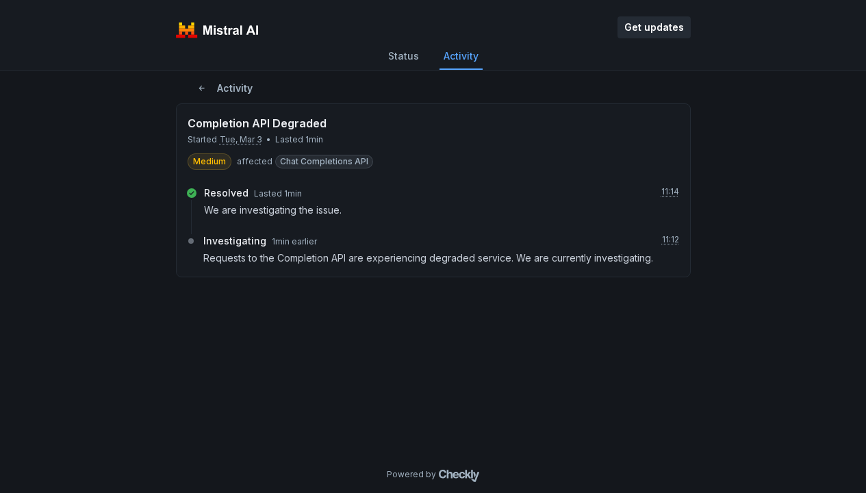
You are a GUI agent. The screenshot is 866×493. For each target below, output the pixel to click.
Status (403, 56)
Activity (461, 56)
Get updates (654, 27)
